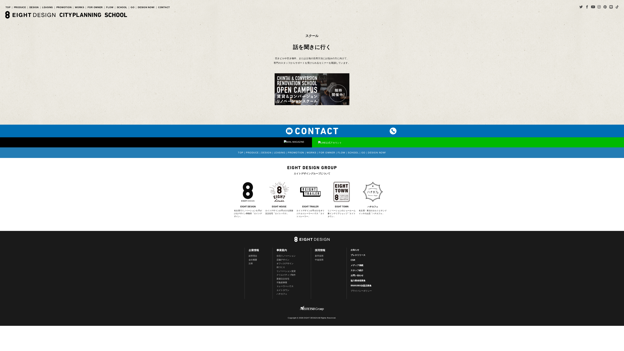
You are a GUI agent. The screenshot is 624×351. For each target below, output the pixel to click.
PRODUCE (20, 7)
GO (132, 7)
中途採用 (319, 260)
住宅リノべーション (286, 256)
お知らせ (355, 250)
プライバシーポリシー (361, 291)
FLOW (109, 7)
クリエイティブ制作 (286, 275)
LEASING (47, 7)
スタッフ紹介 (357, 270)
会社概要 (253, 260)
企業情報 (254, 250)
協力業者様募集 (358, 280)
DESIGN (34, 7)
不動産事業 (282, 282)
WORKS (79, 7)
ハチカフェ (282, 294)
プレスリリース (358, 255)
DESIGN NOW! (146, 7)
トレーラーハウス (285, 286)
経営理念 (253, 256)
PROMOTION (64, 7)
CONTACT (164, 7)
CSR (353, 260)
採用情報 (320, 250)
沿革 (251, 263)
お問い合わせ (357, 275)
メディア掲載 (357, 265)
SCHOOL (122, 7)
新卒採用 (319, 256)
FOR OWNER (95, 7)
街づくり (281, 267)
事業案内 (282, 250)
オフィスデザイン (285, 263)
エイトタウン (283, 290)
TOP (8, 7)
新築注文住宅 (283, 279)
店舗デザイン (283, 260)
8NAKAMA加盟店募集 (361, 285)
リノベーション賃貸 (286, 271)
